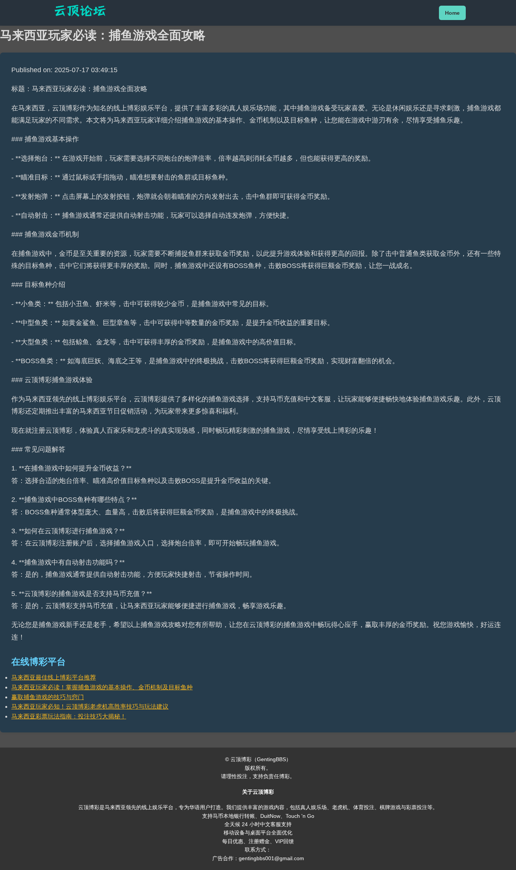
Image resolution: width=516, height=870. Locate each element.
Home (452, 13)
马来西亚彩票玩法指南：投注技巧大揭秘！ (68, 716)
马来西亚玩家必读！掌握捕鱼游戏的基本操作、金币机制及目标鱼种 (102, 687)
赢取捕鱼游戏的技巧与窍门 (47, 697)
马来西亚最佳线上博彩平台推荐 (53, 677)
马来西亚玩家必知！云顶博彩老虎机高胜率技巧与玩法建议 (89, 706)
